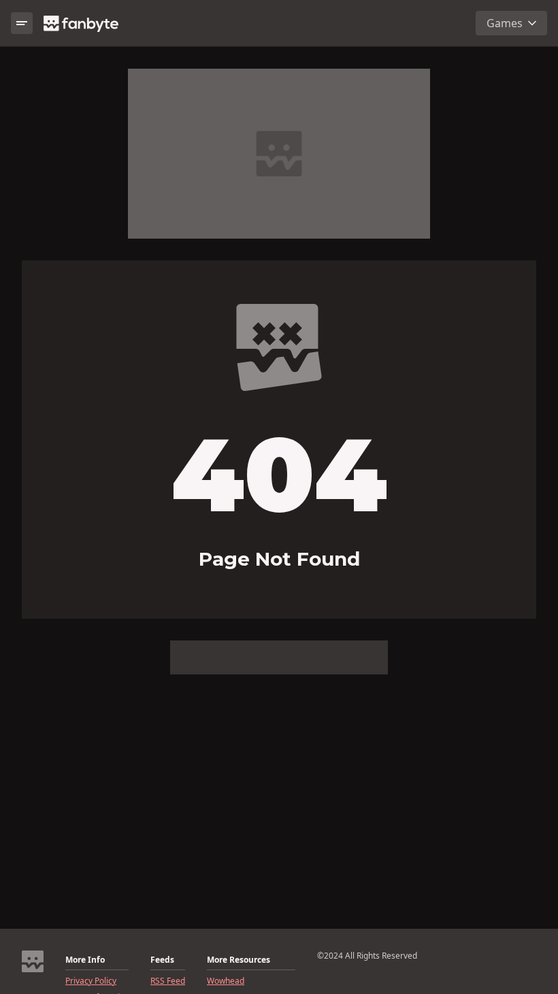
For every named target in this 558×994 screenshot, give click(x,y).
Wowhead (225, 981)
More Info (85, 960)
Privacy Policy (90, 981)
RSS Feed (167, 981)
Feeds (162, 960)
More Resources (238, 960)
